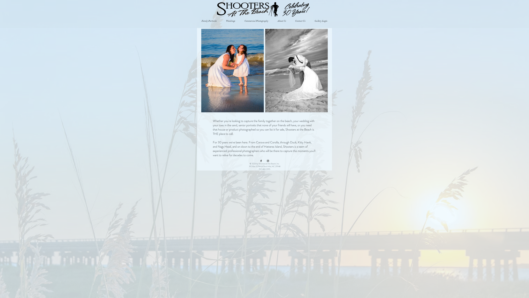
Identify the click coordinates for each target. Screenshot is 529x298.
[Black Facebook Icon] (261, 160)
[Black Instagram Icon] (268, 160)
